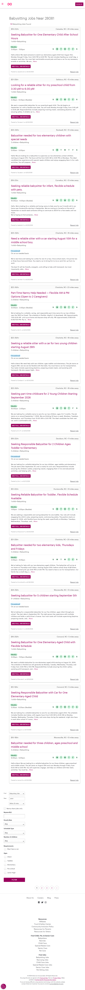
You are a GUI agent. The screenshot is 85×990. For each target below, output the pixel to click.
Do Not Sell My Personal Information (45, 979)
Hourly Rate (8, 820)
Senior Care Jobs (42, 967)
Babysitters (42, 938)
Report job (74, 72)
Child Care (42, 943)
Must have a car (13, 849)
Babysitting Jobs (42, 957)
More (35, 61)
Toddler (10, 861)
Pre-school (11, 869)
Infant (9, 857)
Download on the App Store (42, 911)
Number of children (10, 837)
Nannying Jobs (42, 960)
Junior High (11, 872)
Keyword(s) (8, 812)
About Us (30, 898)
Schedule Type (9, 828)
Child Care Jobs (42, 962)
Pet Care (42, 951)
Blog (49, 898)
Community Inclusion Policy (42, 926)
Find (5, 793)
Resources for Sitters (42, 931)
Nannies (42, 941)
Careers (40, 898)
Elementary (11, 865)
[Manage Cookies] (3, 986)
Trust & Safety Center (42, 924)
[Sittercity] (10, 4)
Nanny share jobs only (14, 808)
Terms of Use (44, 978)
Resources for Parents (42, 929)
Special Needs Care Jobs (42, 965)
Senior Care (42, 948)
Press (57, 898)
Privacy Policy (57, 978)
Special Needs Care (42, 946)
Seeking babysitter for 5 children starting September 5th (44, 595)
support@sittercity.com (56, 983)
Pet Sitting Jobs (42, 970)
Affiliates (42, 921)
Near (5, 798)
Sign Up (79, 4)
